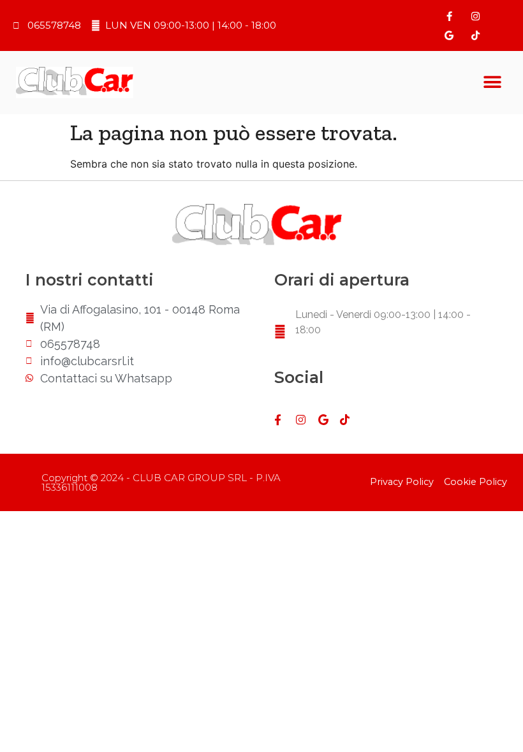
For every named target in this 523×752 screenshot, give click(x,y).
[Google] (449, 35)
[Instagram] (475, 15)
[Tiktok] (475, 35)
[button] (492, 82)
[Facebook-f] (449, 15)
